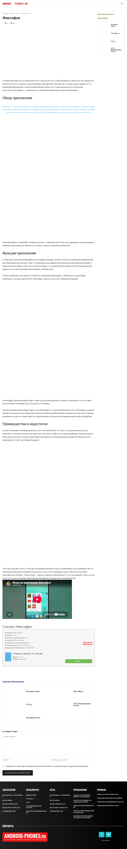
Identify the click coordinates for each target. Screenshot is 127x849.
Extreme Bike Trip (9, 811)
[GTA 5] (14, 704)
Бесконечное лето (33, 718)
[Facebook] (4, 673)
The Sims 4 (79, 691)
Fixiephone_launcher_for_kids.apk (28, 653)
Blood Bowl (7, 800)
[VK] (16, 673)
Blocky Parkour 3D (9, 804)
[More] (22, 673)
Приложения (15, 13)
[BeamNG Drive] (14, 691)
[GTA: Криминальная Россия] (61, 704)
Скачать (77, 661)
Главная (5, 13)
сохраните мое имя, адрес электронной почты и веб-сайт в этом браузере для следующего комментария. (47, 766)
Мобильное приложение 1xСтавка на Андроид (83, 817)
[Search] (122, 4)
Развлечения (26, 13)
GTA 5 (29, 704)
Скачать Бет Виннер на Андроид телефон (82, 801)
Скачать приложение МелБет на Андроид (81, 796)
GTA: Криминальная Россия (82, 705)
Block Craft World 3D (11, 807)
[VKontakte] (108, 834)
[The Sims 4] (61, 691)
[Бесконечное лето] (14, 718)
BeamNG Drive (33, 691)
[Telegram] (10, 673)
